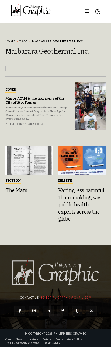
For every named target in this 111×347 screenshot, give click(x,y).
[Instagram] (34, 311)
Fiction (13, 180)
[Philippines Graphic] (31, 10)
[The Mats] (29, 160)
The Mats (16, 190)
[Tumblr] (77, 311)
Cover (10, 89)
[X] (91, 311)
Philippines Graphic (24, 124)
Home (10, 41)
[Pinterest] (62, 311)
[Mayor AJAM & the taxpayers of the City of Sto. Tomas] (90, 106)
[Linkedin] (48, 311)
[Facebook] (19, 311)
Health (65, 180)
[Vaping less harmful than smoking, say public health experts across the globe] (82, 160)
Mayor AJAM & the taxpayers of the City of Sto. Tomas (35, 100)
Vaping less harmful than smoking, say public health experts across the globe (81, 204)
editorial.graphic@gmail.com (66, 297)
